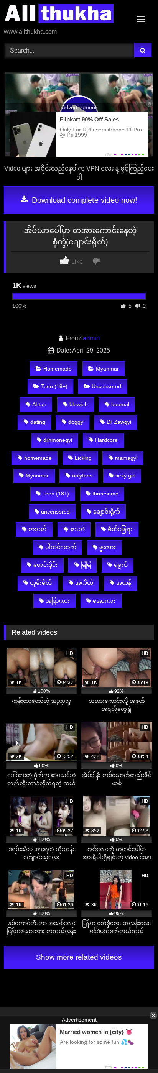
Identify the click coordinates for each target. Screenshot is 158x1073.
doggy (75, 422)
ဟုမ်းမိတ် (41, 583)
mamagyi (126, 458)
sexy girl (125, 476)
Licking (83, 458)
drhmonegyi (57, 440)
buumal (120, 404)
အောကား (104, 601)
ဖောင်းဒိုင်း (45, 565)
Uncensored (106, 386)
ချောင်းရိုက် (106, 512)
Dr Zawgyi (119, 422)
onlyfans (82, 476)
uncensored (55, 512)
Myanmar (107, 369)
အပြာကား (58, 601)
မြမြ (86, 565)
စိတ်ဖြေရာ (120, 529)
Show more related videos (79, 957)
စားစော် (37, 529)
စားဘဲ (77, 529)
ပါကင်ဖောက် (60, 547)
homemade (38, 458)
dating (37, 422)
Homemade (57, 369)
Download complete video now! (83, 200)
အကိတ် (84, 583)
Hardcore (106, 440)
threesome (105, 494)
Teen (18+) (54, 386)
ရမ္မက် (121, 565)
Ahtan (39, 404)
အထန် (123, 583)
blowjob (78, 404)
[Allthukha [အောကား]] (65, 14)
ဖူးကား (107, 547)
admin (91, 338)
